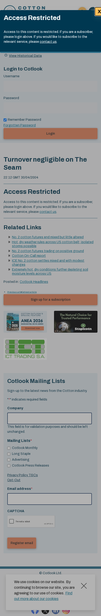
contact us (48, 41)
